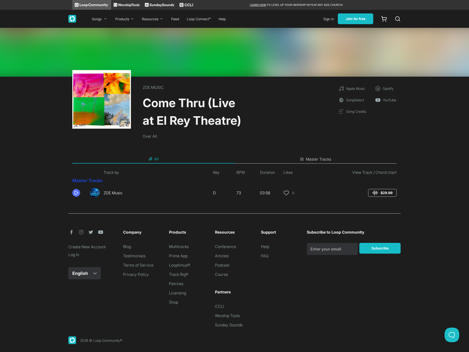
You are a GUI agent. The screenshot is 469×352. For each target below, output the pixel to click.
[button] (79, 193)
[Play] (76, 193)
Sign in (328, 19)
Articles (222, 255)
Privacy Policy (136, 274)
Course (221, 274)
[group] (382, 193)
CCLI (219, 306)
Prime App (178, 255)
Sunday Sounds (229, 324)
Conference (225, 246)
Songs (97, 19)
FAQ (264, 255)
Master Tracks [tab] (318, 159)
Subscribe (380, 248)
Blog (127, 246)
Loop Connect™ (199, 19)
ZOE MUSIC (153, 87)
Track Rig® (178, 274)
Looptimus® (179, 265)
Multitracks (179, 246)
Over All (150, 136)
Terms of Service (138, 265)
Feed (175, 19)
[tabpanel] (234, 185)
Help (222, 19)
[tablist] (234, 159)
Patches (176, 283)
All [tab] (156, 158)
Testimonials (134, 255)
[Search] (398, 19)
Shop (173, 302)
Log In (73, 254)
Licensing (177, 292)
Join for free (355, 19)
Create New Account (87, 246)
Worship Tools (227, 315)
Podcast (222, 265)
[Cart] (384, 19)
